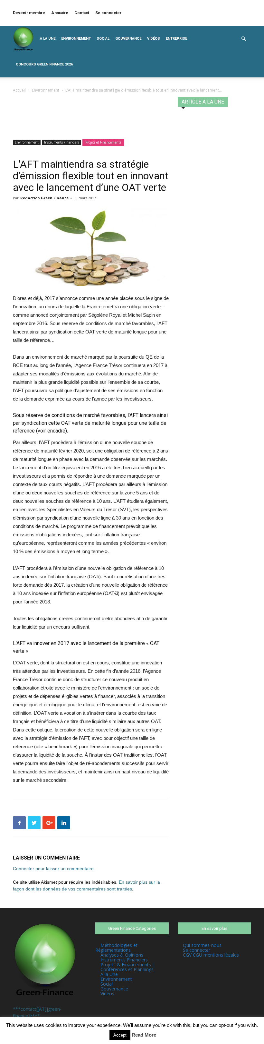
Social (103, 38)
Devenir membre (29, 13)
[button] (243, 39)
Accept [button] (120, 1035)
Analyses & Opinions (121, 955)
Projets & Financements (125, 964)
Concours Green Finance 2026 (44, 64)
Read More (144, 1035)
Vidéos (153, 38)
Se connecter (108, 13)
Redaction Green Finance (44, 197)
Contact (81, 13)
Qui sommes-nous (202, 945)
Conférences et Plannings (127, 969)
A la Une (47, 38)
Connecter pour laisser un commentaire (53, 868)
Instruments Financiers (61, 142)
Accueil (19, 90)
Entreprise (176, 38)
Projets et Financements (103, 142)
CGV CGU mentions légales (211, 955)
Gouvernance (128, 38)
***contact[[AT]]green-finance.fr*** (37, 1012)
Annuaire (59, 13)
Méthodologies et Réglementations (116, 947)
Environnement (76, 38)
